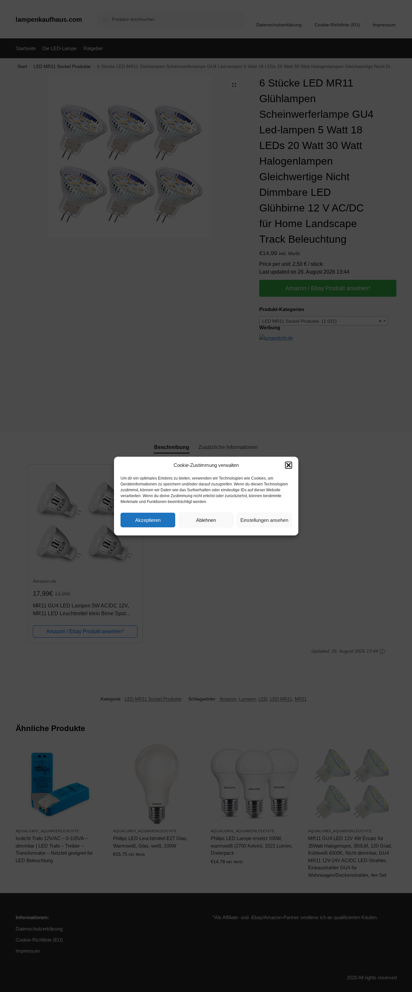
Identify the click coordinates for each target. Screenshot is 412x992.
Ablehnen (206, 520)
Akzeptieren (148, 520)
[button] (288, 465)
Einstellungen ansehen (264, 520)
